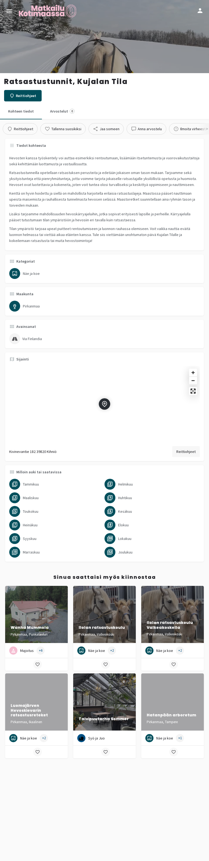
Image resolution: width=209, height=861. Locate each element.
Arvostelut (61, 111)
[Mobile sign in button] (200, 10)
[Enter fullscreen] (193, 391)
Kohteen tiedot (21, 111)
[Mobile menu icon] (9, 11)
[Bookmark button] (37, 664)
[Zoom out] (193, 380)
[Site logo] (48, 11)
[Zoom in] (193, 373)
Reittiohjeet (186, 451)
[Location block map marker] (104, 404)
